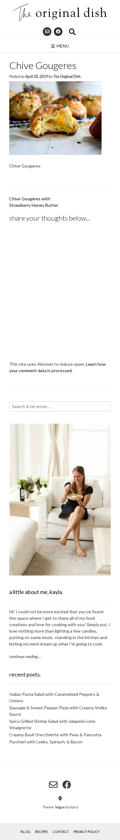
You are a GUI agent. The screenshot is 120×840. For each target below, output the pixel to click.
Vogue (60, 807)
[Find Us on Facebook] (58, 31)
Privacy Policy (87, 832)
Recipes (41, 832)
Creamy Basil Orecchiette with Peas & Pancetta (55, 734)
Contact (61, 832)
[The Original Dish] (60, 12)
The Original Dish (67, 76)
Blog (25, 832)
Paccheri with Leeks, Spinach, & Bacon (45, 741)
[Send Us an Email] (47, 31)
